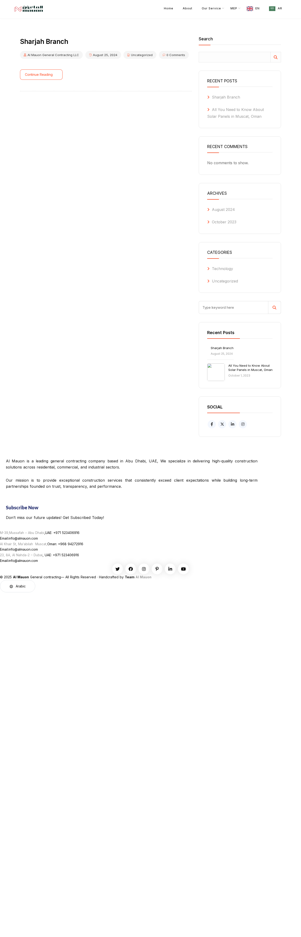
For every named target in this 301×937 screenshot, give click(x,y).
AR (280, 8)
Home (168, 8)
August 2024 (223, 209)
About (187, 8)
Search (206, 39)
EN (257, 8)
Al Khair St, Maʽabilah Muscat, (23, 544)
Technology (222, 268)
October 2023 (224, 222)
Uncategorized (142, 55)
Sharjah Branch (226, 97)
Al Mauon (143, 577)
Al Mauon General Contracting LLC (53, 55)
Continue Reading (39, 74)
